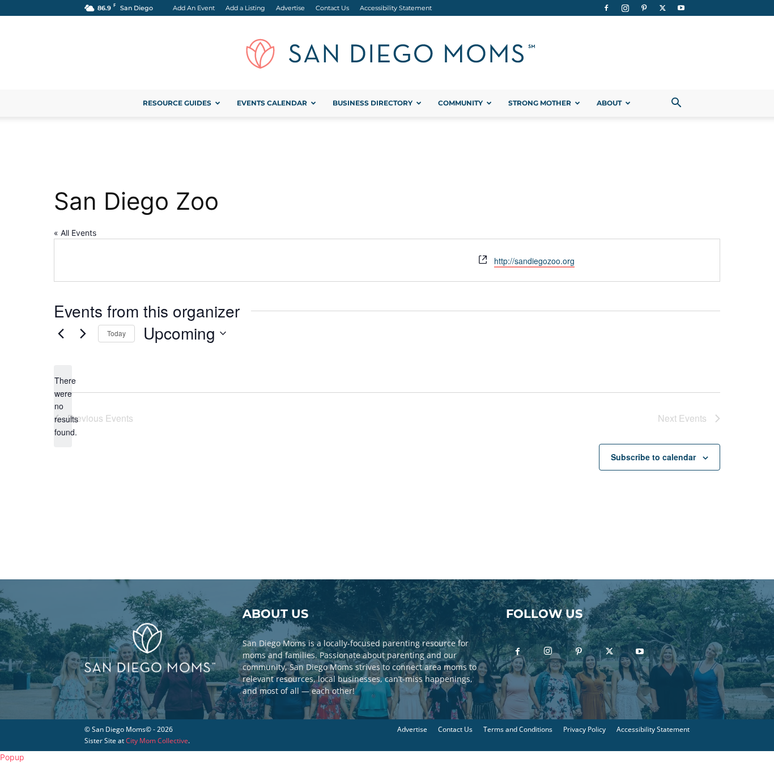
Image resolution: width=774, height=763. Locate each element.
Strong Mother (539, 103)
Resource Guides (177, 103)
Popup (12, 757)
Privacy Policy (584, 729)
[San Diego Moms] (387, 53)
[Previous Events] (60, 333)
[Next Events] (83, 333)
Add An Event (194, 8)
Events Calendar (272, 103)
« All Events (75, 233)
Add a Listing (245, 8)
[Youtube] (681, 8)
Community (460, 103)
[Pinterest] (643, 8)
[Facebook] (606, 8)
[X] (662, 8)
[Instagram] (624, 8)
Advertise (290, 8)
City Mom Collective (157, 740)
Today (116, 333)
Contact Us (332, 8)
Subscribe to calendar (653, 457)
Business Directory (372, 103)
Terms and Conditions (517, 729)
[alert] (63, 406)
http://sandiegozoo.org (534, 260)
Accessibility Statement (396, 8)
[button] (676, 104)
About (609, 103)
